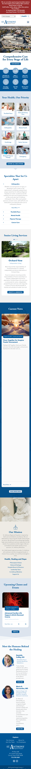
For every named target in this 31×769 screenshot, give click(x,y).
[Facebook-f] (14, 761)
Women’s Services (22, 696)
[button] (28, 22)
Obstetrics (20, 663)
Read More (7, 624)
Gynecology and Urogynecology (21, 691)
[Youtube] (17, 761)
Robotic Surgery (21, 694)
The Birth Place (21, 660)
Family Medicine (22, 661)
